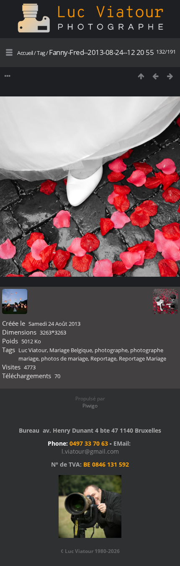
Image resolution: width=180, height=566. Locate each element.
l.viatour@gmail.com (90, 451)
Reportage (103, 358)
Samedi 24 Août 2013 (54, 323)
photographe (111, 350)
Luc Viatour (32, 350)
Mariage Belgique (70, 350)
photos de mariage (64, 358)
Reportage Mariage (142, 358)
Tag (41, 53)
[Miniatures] (141, 76)
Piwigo (90, 405)
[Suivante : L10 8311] (170, 76)
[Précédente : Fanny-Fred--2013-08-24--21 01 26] (155, 76)
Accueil (25, 53)
